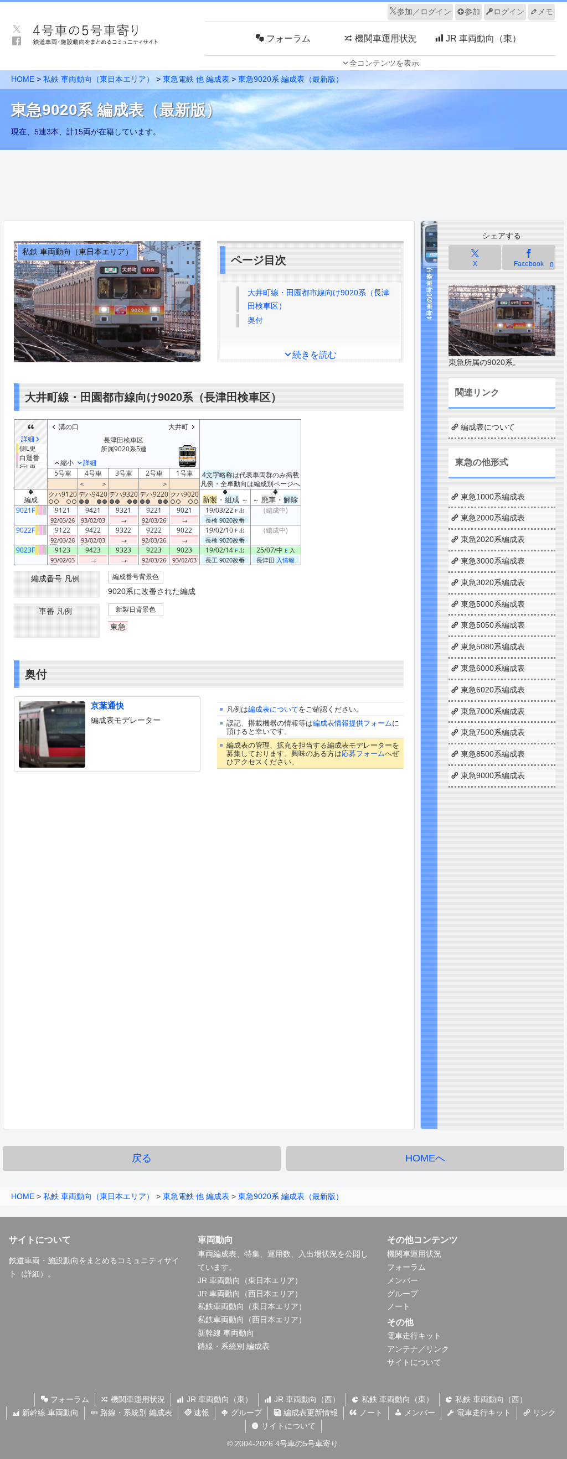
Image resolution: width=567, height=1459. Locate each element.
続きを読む (314, 354)
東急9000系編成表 (493, 775)
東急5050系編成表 (493, 625)
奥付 (255, 320)
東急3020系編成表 (493, 582)
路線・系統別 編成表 (234, 1346)
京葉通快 (107, 705)
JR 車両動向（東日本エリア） (250, 1280)
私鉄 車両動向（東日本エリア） (98, 79)
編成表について (273, 709)
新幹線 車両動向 (226, 1332)
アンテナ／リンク (418, 1349)
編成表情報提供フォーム (352, 723)
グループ (402, 1293)
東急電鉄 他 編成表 (196, 79)
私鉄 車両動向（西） (490, 1399)
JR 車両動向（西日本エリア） (250, 1293)
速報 (200, 1412)
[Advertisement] (283, 182)
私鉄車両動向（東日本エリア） (252, 1306)
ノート (398, 1306)
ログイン (508, 11)
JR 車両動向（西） (306, 1399)
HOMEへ (425, 1158)
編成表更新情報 (309, 1412)
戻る (142, 1158)
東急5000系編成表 (493, 604)
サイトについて (414, 1362)
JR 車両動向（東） (218, 1399)
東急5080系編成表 (493, 646)
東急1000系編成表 (493, 496)
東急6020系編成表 (493, 689)
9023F (25, 550)
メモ (545, 11)
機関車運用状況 (414, 1253)
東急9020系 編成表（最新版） (290, 79)
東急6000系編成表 (493, 668)
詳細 (32, 1273)
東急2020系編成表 (493, 539)
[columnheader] (31, 497)
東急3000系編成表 (493, 560)
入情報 (285, 560)
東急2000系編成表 (493, 517)
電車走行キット (414, 1335)
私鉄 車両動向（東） (396, 1399)
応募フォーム (363, 753)
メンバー (402, 1280)
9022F (25, 530)
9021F (25, 510)
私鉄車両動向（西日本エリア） (252, 1319)
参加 (472, 11)
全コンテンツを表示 (384, 63)
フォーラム (406, 1267)
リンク (543, 1412)
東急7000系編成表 (493, 711)
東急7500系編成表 (493, 732)
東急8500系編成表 (493, 753)
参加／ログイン (424, 11)
